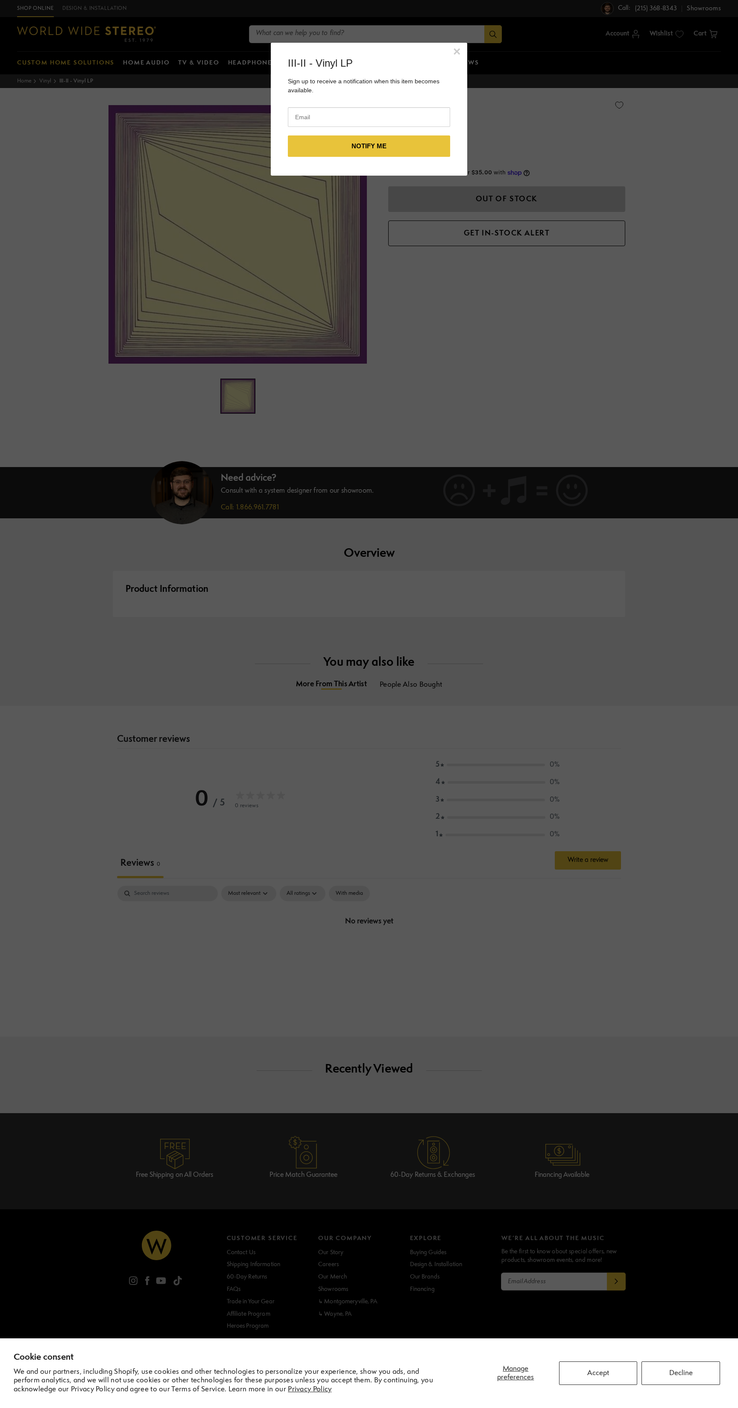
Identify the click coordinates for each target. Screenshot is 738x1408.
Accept (598, 1373)
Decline (681, 1373)
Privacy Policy (309, 1389)
